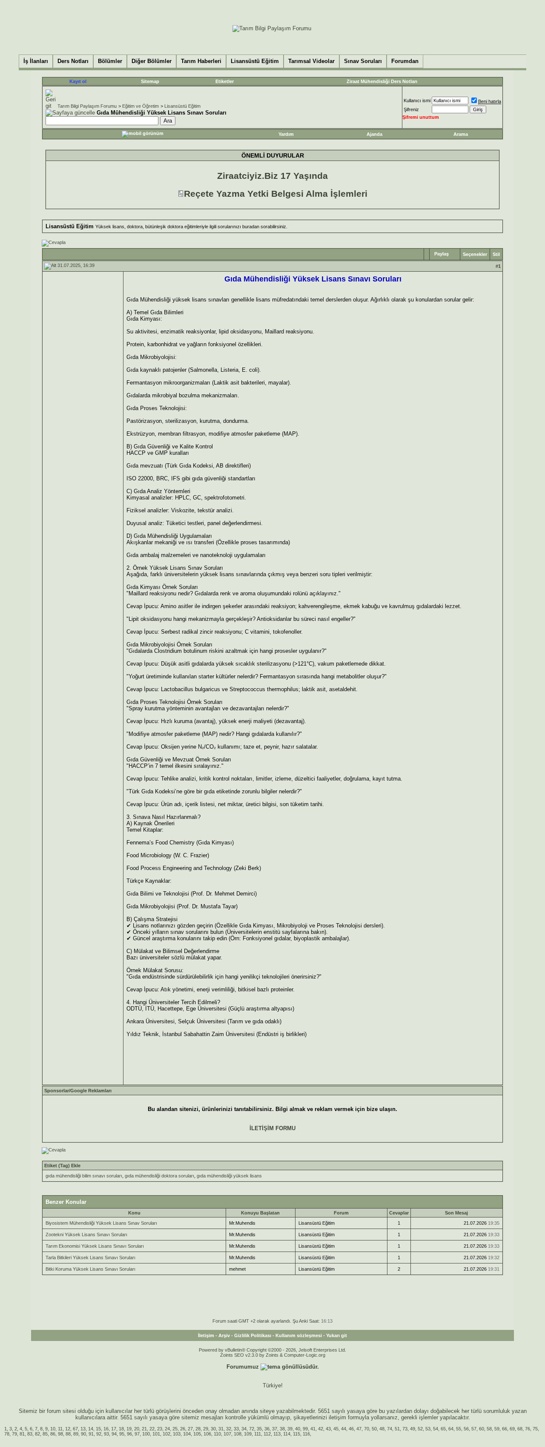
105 (197, 1433)
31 (221, 1428)
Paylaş (441, 253)
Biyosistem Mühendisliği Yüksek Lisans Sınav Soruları (101, 1223)
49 (412, 1428)
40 (297, 1428)
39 (290, 1428)
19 (129, 1428)
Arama (460, 134)
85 (45, 1433)
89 (75, 1433)
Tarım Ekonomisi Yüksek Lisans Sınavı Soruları (95, 1246)
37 (274, 1428)
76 (527, 1428)
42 (320, 1428)
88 (68, 1433)
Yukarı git (336, 1335)
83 (29, 1433)
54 (435, 1428)
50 (374, 1428)
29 (205, 1428)
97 (137, 1433)
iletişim (337, 1417)
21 (144, 1428)
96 (129, 1433)
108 (237, 1433)
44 (343, 1428)
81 (22, 1433)
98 (60, 1433)
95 (121, 1433)
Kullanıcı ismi (417, 100)
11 (60, 1428)
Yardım (286, 134)
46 (351, 1428)
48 (381, 1428)
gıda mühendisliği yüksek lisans (229, 1175)
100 (146, 1433)
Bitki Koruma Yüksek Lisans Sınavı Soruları (90, 1269)
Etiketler (224, 81)
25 (175, 1428)
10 (52, 1428)
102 (166, 1433)
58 (489, 1428)
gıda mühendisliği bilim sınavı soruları (84, 1175)
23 (159, 1428)
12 (67, 1428)
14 (90, 1428)
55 (458, 1428)
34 (244, 1428)
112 (267, 1433)
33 (236, 1428)
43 (328, 1428)
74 (389, 1428)
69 (512, 1428)
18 (121, 1428)
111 (257, 1433)
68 (519, 1428)
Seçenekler (475, 254)
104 (187, 1433)
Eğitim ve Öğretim (140, 106)
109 (248, 1433)
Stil (496, 254)
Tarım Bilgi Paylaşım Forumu (87, 106)
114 (286, 1433)
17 (113, 1428)
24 (167, 1428)
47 (358, 1428)
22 (152, 1428)
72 (251, 1428)
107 (227, 1433)
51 (397, 1428)
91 (91, 1433)
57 (473, 1428)
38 (282, 1428)
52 (420, 1428)
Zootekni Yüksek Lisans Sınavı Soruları (86, 1234)
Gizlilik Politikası (252, 1335)
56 (466, 1428)
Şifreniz (411, 109)
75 (535, 1428)
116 (306, 1433)
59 (496, 1428)
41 (313, 1428)
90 (83, 1433)
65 (443, 1428)
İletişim (206, 1335)
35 (259, 1428)
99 (305, 1428)
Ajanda (374, 134)
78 (6, 1433)
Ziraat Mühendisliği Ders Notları (382, 81)
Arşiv (224, 1335)
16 (106, 1428)
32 (228, 1428)
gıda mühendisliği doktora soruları (159, 1175)
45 (335, 1428)
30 (213, 1428)
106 (207, 1433)
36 (267, 1428)
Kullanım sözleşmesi (298, 1335)
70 (366, 1428)
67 (75, 1428)
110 (217, 1433)
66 (504, 1428)
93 (106, 1433)
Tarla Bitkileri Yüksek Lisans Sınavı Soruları (90, 1257)
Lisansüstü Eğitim (182, 106)
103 (177, 1433)
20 (136, 1428)
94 (114, 1433)
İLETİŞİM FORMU (272, 1128)
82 (37, 1433)
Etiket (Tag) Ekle (62, 1165)
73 (404, 1428)
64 (450, 1428)
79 (14, 1433)
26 (182, 1428)
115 (296, 1433)
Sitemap (150, 81)
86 (52, 1433)
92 (98, 1433)
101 (156, 1433)
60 (481, 1428)
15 (98, 1428)
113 (277, 1433)
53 (427, 1428)
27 (190, 1428)
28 (198, 1428)
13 (83, 1428)
